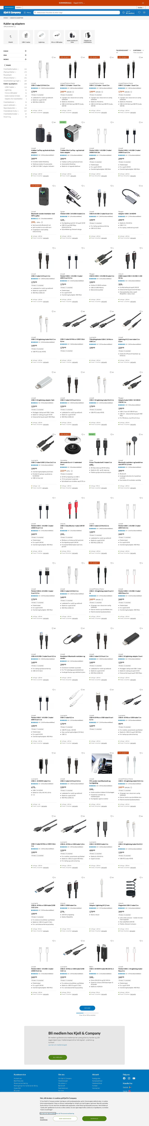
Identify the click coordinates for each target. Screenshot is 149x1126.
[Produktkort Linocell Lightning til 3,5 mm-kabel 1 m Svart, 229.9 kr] (131, 322)
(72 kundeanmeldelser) (105, 155)
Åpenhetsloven (63, 1088)
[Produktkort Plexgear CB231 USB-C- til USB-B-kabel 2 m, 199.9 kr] (102, 258)
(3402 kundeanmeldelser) (48, 88)
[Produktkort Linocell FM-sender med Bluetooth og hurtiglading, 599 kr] (102, 763)
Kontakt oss (18, 1078)
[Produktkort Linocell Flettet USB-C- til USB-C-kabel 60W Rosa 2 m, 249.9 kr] (131, 573)
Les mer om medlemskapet (57, 1045)
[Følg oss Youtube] (134, 1078)
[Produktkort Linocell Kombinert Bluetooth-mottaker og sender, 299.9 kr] (72, 639)
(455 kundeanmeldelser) (105, 785)
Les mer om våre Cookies (48, 1113)
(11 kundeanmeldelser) (105, 973)
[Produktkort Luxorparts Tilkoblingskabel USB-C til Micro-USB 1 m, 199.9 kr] (102, 322)
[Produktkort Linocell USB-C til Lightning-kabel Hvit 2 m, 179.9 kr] (102, 383)
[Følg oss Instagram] (129, 1078)
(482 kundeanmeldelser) (76, 88)
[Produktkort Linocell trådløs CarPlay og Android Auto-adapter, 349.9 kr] (43, 133)
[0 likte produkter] (139, 12)
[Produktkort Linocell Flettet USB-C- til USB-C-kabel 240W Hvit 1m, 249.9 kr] (43, 951)
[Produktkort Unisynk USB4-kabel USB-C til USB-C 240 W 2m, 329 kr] (131, 258)
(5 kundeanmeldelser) (47, 218)
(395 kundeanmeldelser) (134, 720)
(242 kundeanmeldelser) (134, 344)
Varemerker (96, 1088)
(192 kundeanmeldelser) (47, 910)
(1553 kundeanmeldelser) (106, 722)
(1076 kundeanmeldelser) (48, 596)
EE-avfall (17, 1090)
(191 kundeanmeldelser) (76, 720)
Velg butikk (46, 112)
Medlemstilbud (97, 1083)
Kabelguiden (96, 1078)
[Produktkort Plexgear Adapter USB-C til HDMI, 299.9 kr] (131, 196)
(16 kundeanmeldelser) (47, 465)
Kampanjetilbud (97, 1081)
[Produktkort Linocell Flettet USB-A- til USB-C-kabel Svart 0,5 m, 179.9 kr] (43, 573)
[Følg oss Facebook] (124, 1078)
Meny (29, 12)
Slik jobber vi (62, 1083)
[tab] (9, 7)
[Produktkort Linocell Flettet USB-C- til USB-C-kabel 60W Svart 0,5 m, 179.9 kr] (72, 258)
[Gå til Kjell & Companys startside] (13, 12)
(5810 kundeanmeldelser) (106, 216)
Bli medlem (57, 1057)
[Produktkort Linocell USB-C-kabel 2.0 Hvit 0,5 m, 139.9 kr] (102, 508)
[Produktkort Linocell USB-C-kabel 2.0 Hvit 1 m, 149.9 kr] (72, 573)
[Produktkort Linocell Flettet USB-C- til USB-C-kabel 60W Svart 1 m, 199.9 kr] (43, 700)
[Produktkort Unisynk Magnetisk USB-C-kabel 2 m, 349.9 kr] (131, 888)
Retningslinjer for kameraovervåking (26, 1086)
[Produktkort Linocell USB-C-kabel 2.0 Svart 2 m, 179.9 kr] (43, 258)
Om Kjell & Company (65, 1078)
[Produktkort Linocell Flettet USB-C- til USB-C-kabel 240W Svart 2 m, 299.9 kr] (131, 133)
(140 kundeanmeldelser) (76, 344)
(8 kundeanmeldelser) (76, 467)
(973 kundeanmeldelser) (134, 973)
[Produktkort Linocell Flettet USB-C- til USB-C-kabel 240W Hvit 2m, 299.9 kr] (102, 133)
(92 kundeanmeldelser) (47, 403)
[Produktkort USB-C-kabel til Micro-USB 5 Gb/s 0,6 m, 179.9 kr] (72, 322)
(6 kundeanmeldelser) (76, 216)
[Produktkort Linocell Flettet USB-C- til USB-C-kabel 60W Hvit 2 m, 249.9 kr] (131, 508)
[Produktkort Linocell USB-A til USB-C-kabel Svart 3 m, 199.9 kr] (102, 196)
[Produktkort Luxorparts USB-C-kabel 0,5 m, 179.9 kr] (72, 700)
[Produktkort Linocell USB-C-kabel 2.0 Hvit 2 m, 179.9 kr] (43, 68)
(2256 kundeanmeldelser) (48, 342)
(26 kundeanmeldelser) (47, 783)
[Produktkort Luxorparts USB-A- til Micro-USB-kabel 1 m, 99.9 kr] (131, 700)
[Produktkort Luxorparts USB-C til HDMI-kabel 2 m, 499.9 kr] (102, 827)
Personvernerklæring (21, 1083)
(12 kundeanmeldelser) (105, 278)
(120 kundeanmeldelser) (105, 847)
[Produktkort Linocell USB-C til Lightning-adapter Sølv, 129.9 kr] (43, 383)
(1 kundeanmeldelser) (76, 530)
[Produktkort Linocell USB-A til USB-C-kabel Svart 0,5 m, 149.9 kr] (43, 639)
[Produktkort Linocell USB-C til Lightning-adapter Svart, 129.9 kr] (131, 639)
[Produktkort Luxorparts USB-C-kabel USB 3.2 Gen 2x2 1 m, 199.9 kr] (43, 445)
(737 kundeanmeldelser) (105, 908)
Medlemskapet (63, 1081)
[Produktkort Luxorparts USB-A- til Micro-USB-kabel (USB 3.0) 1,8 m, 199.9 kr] (43, 888)
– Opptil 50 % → (72, 3)
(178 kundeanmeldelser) (134, 216)
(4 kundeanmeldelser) (76, 908)
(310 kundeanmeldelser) (134, 467)
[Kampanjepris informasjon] (73, 92)
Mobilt (8, 65)
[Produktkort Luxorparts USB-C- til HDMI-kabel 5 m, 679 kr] (43, 763)
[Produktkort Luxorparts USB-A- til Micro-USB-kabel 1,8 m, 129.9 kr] (72, 827)
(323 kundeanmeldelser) (76, 661)
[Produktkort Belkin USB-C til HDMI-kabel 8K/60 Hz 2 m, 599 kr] (102, 951)
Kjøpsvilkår (17, 1088)
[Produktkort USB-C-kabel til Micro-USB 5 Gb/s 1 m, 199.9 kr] (43, 827)
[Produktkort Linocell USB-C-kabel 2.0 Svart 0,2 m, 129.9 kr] (72, 383)
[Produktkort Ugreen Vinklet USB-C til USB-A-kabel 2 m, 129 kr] (72, 196)
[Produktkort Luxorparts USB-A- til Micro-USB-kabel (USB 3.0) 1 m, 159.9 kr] (72, 951)
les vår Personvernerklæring (65, 1113)
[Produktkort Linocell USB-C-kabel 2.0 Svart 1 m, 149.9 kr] (102, 639)
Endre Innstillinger (44, 1119)
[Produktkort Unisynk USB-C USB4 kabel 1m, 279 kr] (72, 888)
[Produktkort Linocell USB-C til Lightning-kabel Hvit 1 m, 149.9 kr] (43, 322)
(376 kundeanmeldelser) (105, 596)
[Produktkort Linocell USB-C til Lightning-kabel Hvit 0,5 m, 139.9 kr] (131, 827)
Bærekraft (61, 1086)
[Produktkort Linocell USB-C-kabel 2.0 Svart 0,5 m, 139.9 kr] (72, 763)
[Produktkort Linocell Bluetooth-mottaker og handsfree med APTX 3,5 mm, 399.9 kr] (131, 445)
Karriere (61, 1090)
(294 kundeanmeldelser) (47, 155)
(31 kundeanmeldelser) (76, 155)
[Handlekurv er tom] (144, 12)
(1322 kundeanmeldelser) (77, 281)
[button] (15, 26)
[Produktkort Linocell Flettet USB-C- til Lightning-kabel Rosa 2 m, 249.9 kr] (131, 951)
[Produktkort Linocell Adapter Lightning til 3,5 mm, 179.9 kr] (102, 888)
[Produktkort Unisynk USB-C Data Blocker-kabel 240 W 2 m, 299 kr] (72, 508)
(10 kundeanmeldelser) (134, 281)
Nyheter (95, 1086)
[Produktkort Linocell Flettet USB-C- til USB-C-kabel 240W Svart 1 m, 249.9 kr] (43, 508)
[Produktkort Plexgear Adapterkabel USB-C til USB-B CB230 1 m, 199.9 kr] (131, 383)
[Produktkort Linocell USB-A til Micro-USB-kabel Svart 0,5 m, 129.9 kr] (102, 700)
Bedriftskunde (18, 1081)
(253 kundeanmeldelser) (105, 344)
